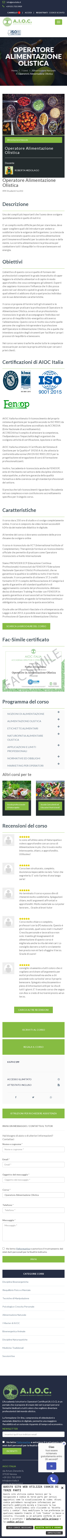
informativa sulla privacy (42, 1519)
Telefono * (7, 1205)
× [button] (62, 1487)
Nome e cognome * (12, 1144)
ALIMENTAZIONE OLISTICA (24, 721)
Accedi (28, 12)
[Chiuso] (64, 1444)
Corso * (6, 1189)
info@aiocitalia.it (10, 1480)
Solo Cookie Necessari (20, 1528)
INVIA (33, 1259)
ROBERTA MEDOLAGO (27, 170)
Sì (51, 1466)
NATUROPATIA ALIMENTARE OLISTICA (25, 737)
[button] (53, 1479)
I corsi (25, 70)
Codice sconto (56, 12)
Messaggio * (8, 1220)
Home (15, 70)
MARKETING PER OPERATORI (25, 765)
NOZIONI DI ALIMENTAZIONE (25, 713)
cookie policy (15, 1522)
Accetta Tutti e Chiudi (48, 1528)
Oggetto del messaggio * (15, 1174)
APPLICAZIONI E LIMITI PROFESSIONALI (21, 748)
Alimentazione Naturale (44, 70)
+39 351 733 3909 (11, 1477)
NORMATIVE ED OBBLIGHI (23, 758)
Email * (6, 1159)
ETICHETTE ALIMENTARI (22, 728)
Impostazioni (54, 1533)
